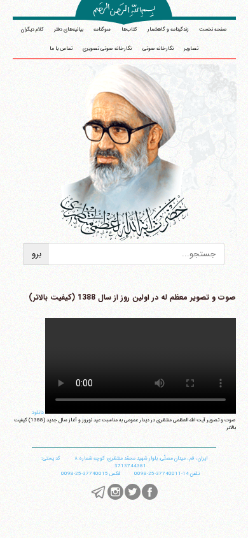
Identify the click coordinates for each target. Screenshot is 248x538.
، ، (140, 458)
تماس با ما (61, 48)
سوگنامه (102, 29)
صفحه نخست (213, 29)
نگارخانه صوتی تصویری (107, 48)
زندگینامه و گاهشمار (168, 29)
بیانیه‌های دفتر (68, 29)
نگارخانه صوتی (158, 48)
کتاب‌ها (129, 29)
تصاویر (191, 48)
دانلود (38, 412)
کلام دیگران (32, 29)
